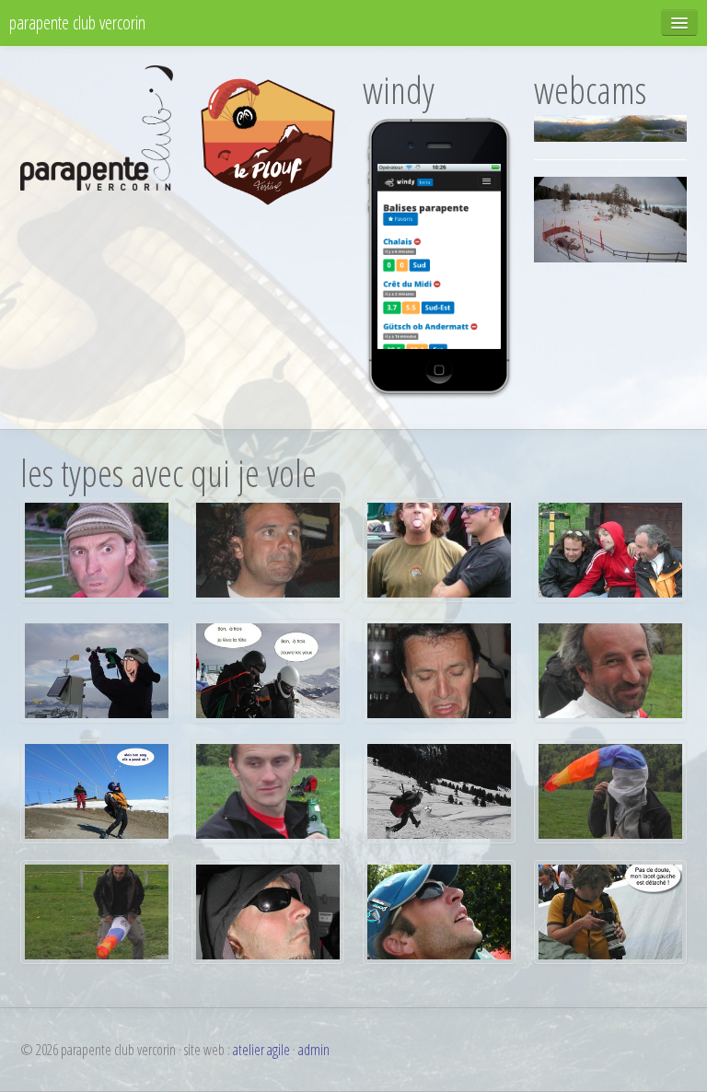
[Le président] (96, 549)
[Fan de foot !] (439, 790)
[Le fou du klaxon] (268, 549)
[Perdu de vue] (96, 790)
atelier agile (261, 1050)
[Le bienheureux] (610, 669)
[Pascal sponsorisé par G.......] (439, 910)
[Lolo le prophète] (268, 910)
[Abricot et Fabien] (439, 549)
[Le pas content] (439, 669)
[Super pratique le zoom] (610, 910)
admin (314, 1050)
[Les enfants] (610, 549)
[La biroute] (96, 910)
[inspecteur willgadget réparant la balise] (96, 669)
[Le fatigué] (268, 790)
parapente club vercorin (77, 22)
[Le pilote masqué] (610, 790)
